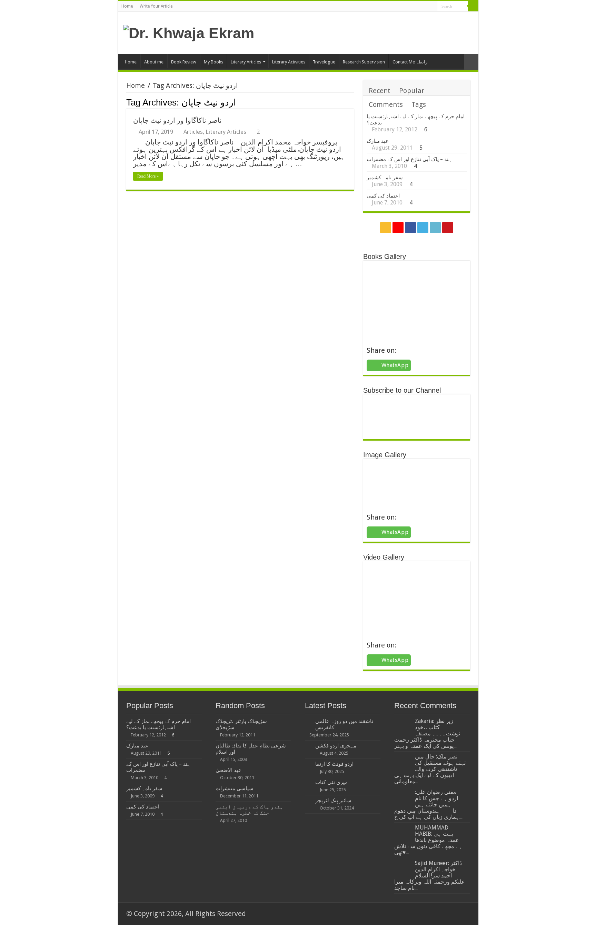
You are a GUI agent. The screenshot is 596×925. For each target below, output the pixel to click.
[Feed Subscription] (352, 102)
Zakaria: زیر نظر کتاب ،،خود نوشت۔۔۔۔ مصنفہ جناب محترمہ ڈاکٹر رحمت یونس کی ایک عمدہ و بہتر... (427, 733)
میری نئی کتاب (331, 782)
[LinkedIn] (425, 7)
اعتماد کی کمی (383, 196)
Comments (386, 104)
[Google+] (405, 7)
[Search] (473, 6)
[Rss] (399, 7)
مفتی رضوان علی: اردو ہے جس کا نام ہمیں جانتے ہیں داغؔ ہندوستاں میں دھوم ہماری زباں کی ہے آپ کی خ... (428, 804)
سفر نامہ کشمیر (385, 177)
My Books (213, 61)
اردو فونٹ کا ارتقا (334, 764)
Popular (411, 91)
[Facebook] (412, 7)
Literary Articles (246, 61)
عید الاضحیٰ (228, 770)
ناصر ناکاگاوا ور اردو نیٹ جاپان (177, 120)
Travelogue (324, 61)
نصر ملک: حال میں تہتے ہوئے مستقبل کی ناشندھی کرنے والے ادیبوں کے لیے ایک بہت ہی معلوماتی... (430, 769)
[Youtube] (432, 7)
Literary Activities (288, 61)
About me (153, 61)
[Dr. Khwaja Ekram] (188, 32)
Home (127, 6)
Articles (193, 131)
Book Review (183, 61)
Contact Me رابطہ (410, 61)
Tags (418, 104)
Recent (379, 91)
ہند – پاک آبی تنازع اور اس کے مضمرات (409, 159)
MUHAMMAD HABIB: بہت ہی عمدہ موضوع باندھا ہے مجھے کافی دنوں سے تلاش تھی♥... (428, 840)
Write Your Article (156, 6)
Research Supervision (364, 61)
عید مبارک (378, 141)
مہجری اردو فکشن (335, 746)
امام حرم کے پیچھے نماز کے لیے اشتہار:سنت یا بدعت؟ (158, 724)
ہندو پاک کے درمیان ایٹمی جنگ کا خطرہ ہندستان (249, 810)
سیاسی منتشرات (235, 788)
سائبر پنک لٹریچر (333, 800)
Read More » (148, 176)
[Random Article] (471, 62)
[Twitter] (418, 7)
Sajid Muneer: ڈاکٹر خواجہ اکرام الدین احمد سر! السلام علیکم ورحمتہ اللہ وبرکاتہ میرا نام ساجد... (429, 875)
